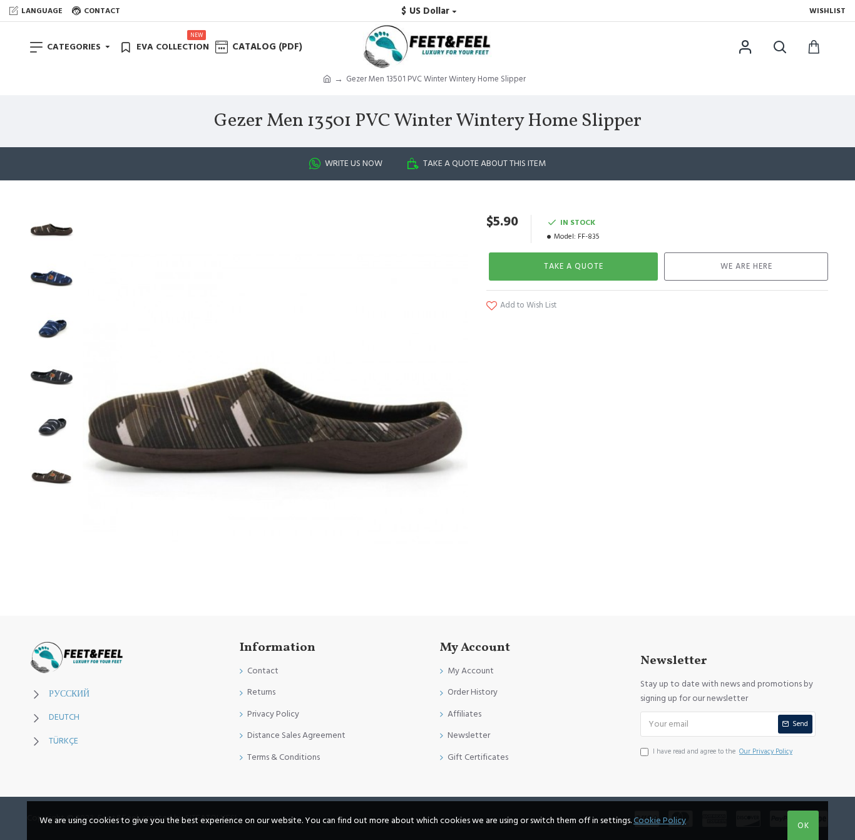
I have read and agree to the (722, 751)
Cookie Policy (659, 820)
